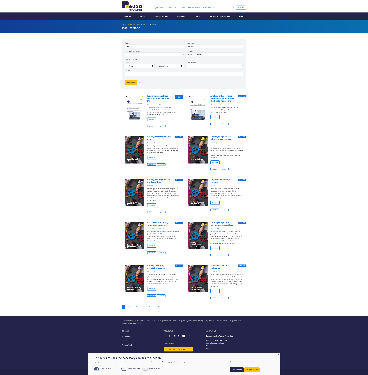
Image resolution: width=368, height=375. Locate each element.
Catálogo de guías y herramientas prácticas (221, 223)
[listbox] (154, 46)
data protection (215, 362)
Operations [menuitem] (181, 16)
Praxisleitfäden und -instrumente (220, 266)
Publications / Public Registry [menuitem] (219, 16)
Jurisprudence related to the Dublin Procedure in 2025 (159, 98)
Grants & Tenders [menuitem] (194, 8)
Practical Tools (127, 345)
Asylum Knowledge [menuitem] (161, 16)
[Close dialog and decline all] (278, 354)
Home (124, 24)
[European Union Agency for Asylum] (132, 6)
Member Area (207, 8)
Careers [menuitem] (182, 8)
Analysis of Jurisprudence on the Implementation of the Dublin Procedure (222, 98)
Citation (151, 126)
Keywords (190, 51)
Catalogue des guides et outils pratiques (158, 180)
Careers (125, 341)
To (158, 63)
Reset (141, 83)
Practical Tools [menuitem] (171, 8)
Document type (192, 63)
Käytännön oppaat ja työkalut (220, 180)
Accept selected (237, 370)
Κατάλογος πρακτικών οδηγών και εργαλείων (220, 137)
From (127, 63)
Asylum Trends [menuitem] (158, 8)
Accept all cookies (252, 370)
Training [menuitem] (142, 16)
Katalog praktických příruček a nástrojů (156, 266)
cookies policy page (252, 362)
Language (190, 43)
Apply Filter (131, 83)
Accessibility (241, 7)
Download (152, 119)
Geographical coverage (133, 51)
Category (128, 43)
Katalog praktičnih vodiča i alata (159, 137)
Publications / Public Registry (136, 24)
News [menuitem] (241, 16)
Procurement (127, 337)
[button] (234, 7)
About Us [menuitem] (127, 16)
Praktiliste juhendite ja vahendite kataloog (158, 223)
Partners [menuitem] (197, 16)
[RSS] (189, 335)
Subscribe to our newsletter (178, 349)
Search (127, 71)
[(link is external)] (165, 335)
